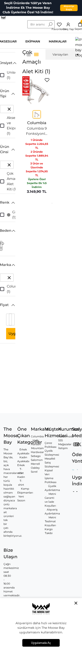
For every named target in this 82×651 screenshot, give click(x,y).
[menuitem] (62, 54)
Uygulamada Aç (41, 642)
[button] (7, 63)
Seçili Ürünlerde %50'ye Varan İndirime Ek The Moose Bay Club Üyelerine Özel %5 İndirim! (28, 7)
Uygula (15, 333)
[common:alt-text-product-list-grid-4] (28, 54)
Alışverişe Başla (69, 8)
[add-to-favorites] (47, 80)
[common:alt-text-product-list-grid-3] (36, 54)
